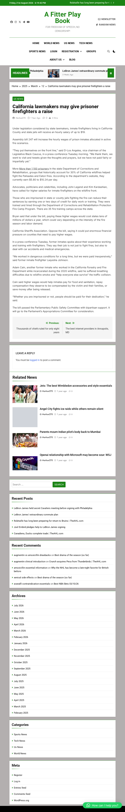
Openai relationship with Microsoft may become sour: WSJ (75, 454)
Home (35, 43)
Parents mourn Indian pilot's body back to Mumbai (70, 431)
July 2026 (18, 605)
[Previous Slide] (109, 3)
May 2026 (19, 618)
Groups (91, 51)
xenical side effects (24, 577)
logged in (35, 360)
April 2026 (19, 624)
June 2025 (19, 687)
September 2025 (22, 668)
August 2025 (20, 675)
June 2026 (19, 611)
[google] (24, 22)
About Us (56, 59)
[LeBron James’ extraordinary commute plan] (47, 75)
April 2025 (19, 700)
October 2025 (20, 662)
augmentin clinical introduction (29, 561)
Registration (70, 51)
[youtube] (28, 22)
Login (53, 51)
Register (18, 775)
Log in (17, 781)
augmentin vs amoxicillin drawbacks (32, 555)
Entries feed (20, 787)
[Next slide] (113, 3)
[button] (102, 805)
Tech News (86, 43)
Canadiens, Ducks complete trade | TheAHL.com (38, 533)
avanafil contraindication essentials (32, 583)
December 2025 (22, 649)
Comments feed (22, 794)
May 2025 (19, 694)
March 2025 (20, 706)
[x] (20, 22)
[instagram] (16, 22)
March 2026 (20, 630)
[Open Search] (108, 51)
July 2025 (18, 681)
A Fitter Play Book (62, 18)
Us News (69, 43)
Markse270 (21, 117)
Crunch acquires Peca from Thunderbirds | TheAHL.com (77, 561)
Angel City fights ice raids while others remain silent (71, 408)
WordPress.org (21, 800)
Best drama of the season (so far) (72, 555)
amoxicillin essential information (30, 567)
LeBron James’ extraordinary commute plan (80, 70)
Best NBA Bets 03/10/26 (66, 583)
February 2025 (21, 712)
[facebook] (11, 22)
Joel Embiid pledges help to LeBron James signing (39, 527)
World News (51, 43)
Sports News (37, 51)
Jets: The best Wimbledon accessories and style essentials (76, 385)
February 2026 (21, 637)
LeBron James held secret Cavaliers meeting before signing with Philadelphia (53, 508)
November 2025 (22, 656)
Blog (72, 59)
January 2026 (20, 643)
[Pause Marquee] (111, 73)
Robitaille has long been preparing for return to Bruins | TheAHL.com (89, 3)
